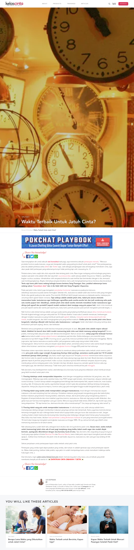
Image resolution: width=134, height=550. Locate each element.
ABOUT (44, 3)
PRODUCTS (57, 3)
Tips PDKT (25, 217)
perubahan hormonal (62, 290)
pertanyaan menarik (91, 262)
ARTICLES (84, 3)
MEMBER (123, 3)
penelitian (85, 356)
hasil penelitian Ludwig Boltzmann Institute (64, 418)
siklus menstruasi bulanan (101, 312)
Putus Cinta (95, 536)
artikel (47, 267)
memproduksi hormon (48, 336)
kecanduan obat (40, 286)
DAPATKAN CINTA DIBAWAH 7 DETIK (66, 459)
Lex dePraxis (51, 480)
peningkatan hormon (63, 346)
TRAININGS (71, 3)
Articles (29, 230)
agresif (66, 317)
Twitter (55, 267)
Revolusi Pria (50, 434)
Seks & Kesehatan (56, 536)
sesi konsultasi (53, 262)
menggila (91, 366)
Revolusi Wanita (64, 434)
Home (23, 230)
